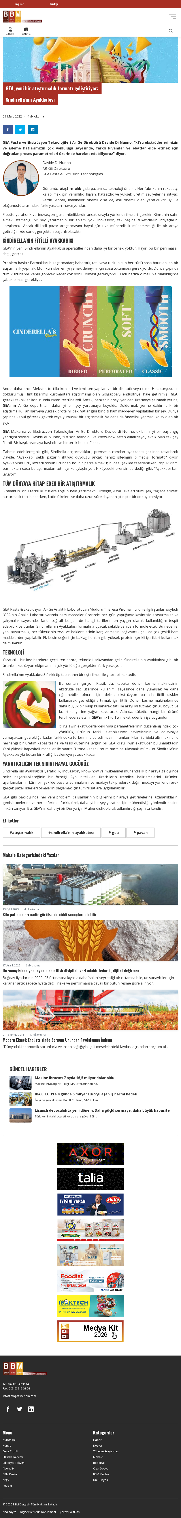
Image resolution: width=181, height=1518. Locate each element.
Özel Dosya (101, 1468)
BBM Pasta (10, 1474)
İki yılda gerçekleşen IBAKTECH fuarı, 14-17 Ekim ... (67, 1100)
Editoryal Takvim (14, 1463)
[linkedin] (31, 1412)
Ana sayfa (9, 1512)
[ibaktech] (90, 1305)
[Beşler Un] (90, 1229)
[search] (170, 31)
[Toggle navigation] (173, 16)
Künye (7, 1445)
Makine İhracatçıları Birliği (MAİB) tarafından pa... (67, 1084)
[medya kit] (90, 1330)
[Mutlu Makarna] (90, 1204)
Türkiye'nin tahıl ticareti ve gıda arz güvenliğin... (66, 1116)
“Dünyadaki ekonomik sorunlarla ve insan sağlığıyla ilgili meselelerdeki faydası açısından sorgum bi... (85, 1046)
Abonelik (8, 1468)
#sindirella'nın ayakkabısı (71, 832)
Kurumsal (9, 1440)
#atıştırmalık (21, 832)
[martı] (90, 1254)
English (19, 4)
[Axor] (90, 1153)
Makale (98, 1457)
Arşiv (6, 1480)
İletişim (7, 1486)
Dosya (97, 1445)
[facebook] (8, 1412)
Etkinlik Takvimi (13, 1457)
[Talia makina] (90, 1178)
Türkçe (53, 4)
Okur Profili (10, 1451)
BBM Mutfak (101, 1474)
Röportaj (99, 1463)
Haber (97, 1440)
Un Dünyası (101, 1480)
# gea (113, 832)
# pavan (140, 832)
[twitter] (19, 1412)
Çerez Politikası (70, 1512)
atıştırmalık (71, 188)
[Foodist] (90, 1280)
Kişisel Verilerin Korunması (38, 1512)
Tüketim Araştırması (106, 1451)
